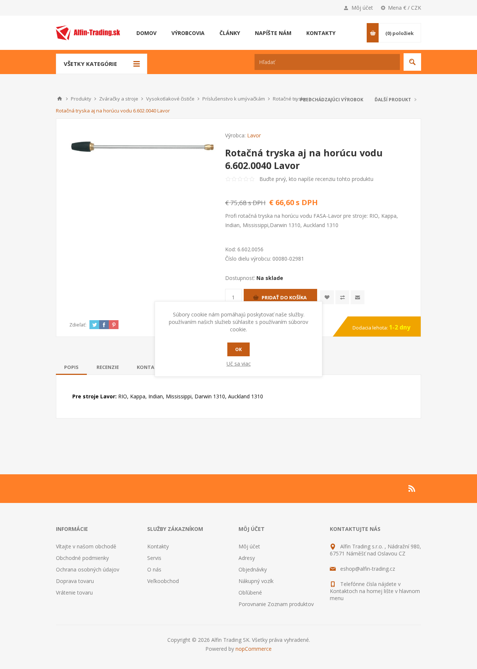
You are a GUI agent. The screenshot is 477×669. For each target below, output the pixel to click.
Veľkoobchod (163, 580)
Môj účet (362, 7)
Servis (154, 557)
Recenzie (108, 367)
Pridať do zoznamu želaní (327, 297)
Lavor (254, 135)
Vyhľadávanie (412, 62)
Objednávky (252, 569)
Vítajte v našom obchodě (86, 546)
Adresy (246, 557)
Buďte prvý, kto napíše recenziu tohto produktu (316, 178)
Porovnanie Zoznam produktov (276, 604)
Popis (71, 367)
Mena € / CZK (404, 7)
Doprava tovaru (75, 580)
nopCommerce (254, 648)
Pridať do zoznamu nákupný (342, 297)
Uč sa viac (239, 363)
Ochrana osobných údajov (87, 569)
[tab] (71, 367)
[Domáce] (59, 99)
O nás (154, 569)
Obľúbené (250, 592)
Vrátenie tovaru (74, 592)
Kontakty (158, 546)
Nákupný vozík (256, 580)
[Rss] (412, 488)
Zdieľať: (77, 324)
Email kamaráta (357, 297)
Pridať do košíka (284, 297)
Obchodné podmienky (82, 557)
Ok (238, 349)
